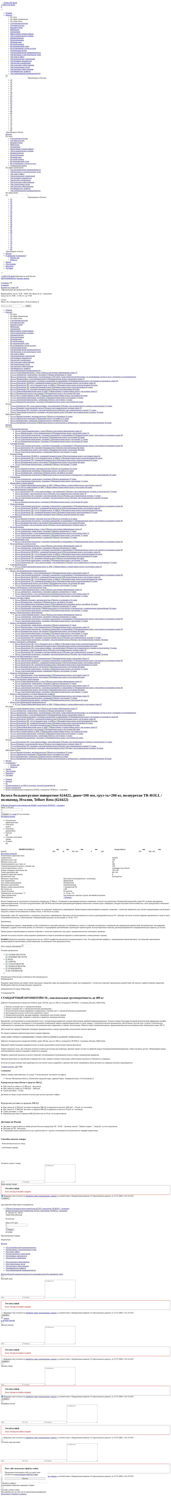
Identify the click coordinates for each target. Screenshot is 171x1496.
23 (11, 80)
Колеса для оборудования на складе (24, 656)
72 (11, 118)
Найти (28, 306)
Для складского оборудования (22, 65)
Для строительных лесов (20, 67)
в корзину (5, 814)
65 (11, 103)
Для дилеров (11, 264)
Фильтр (9, 254)
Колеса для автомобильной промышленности (28, 571)
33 (11, 84)
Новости (13, 260)
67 (11, 109)
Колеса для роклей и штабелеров (23, 642)
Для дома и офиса (17, 57)
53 (11, 95)
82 (11, 130)
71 (11, 115)
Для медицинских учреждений (22, 59)
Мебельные (14, 30)
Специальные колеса (18, 50)
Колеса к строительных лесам (22, 673)
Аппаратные (15, 32)
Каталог (9, 15)
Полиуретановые (17, 40)
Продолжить (6, 1494)
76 (11, 124)
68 (11, 111)
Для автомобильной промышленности (25, 53)
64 (11, 101)
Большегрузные (16, 28)
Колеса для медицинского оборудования (26, 613)
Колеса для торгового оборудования (24, 679)
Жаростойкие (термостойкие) (22, 34)
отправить (5, 1198)
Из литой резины (17, 44)
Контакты (9, 266)
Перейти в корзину (19, 1494)
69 (11, 113)
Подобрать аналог (8, 816)
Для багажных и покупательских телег (25, 55)
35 (11, 88)
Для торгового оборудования (21, 69)
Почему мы (14, 258)
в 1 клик (13, 814)
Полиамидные (16, 42)
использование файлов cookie (26, 1474)
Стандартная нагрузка (19, 23)
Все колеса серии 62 (9, 854)
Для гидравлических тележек (22, 36)
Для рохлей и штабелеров (20, 63)
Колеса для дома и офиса (20, 598)
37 (11, 90)
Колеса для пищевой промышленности (25, 623)
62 (11, 99)
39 (11, 105)
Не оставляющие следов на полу (23, 48)
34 (11, 86)
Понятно (25, 1478)
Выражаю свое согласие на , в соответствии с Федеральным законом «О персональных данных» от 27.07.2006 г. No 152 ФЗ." (69, 1196)
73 (11, 120)
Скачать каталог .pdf (9, 1067)
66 (11, 107)
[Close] (2, 1276)
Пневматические (17, 38)
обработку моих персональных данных (41, 1196)
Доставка (9, 268)
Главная (9, 13)
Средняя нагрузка (17, 25)
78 (11, 128)
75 (11, 122)
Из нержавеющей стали (19, 46)
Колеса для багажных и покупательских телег (28, 588)
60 (11, 97)
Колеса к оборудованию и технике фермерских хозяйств (32, 694)
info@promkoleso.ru (8, 278)
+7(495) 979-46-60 (10, 3)
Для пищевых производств (21, 61)
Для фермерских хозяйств (20, 71)
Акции (8, 262)
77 (11, 126)
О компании (10, 256)
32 (11, 82)
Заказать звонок (23, 278)
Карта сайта (58, 1274)
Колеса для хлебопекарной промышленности (28, 702)
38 (11, 93)
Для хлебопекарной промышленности (25, 73)
